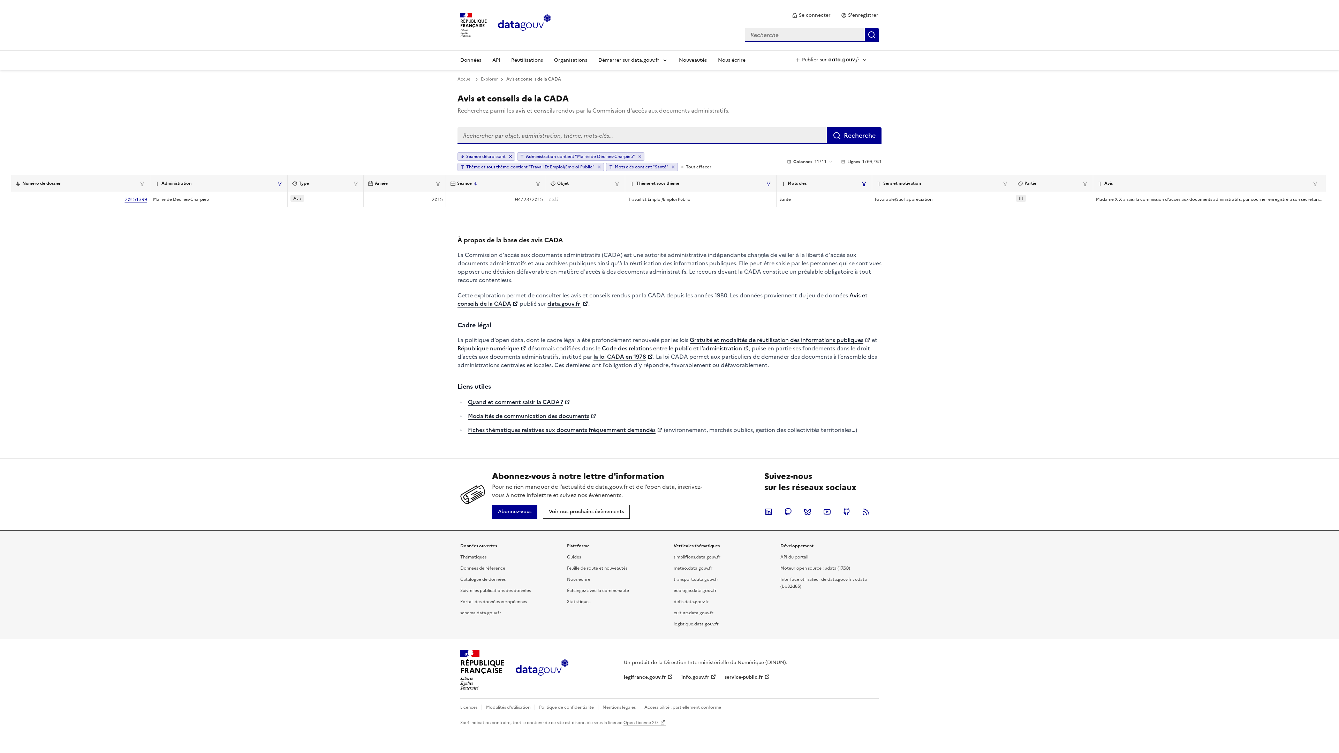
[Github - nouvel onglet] (847, 512)
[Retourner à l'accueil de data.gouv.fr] (524, 24)
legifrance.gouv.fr (645, 677)
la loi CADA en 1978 (619, 356)
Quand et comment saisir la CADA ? (515, 402)
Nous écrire (732, 60)
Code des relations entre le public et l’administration (672, 348)
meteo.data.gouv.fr (693, 568)
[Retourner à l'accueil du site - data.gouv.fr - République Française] (542, 670)
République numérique (488, 348)
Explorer (489, 79)
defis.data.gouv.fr (691, 602)
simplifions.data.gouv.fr (697, 557)
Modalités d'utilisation (508, 707)
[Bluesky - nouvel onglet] (808, 512)
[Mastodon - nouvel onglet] (788, 512)
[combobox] (812, 35)
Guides (574, 557)
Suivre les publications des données (495, 590)
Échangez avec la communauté (598, 590)
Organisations (570, 60)
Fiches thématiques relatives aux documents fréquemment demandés (562, 430)
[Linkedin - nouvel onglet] (769, 512)
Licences (468, 707)
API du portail (794, 557)
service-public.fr (744, 677)
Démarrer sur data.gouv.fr (628, 60)
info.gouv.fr (695, 677)
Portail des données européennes (493, 602)
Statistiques (578, 602)
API (496, 60)
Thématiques (473, 557)
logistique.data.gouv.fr (696, 624)
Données (470, 60)
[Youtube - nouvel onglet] (827, 512)
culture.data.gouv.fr (693, 613)
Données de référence (482, 568)
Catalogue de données (483, 579)
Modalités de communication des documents (528, 416)
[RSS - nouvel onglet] (866, 512)
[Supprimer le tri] (510, 156)
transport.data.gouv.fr (696, 579)
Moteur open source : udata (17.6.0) (815, 568)
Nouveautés (693, 60)
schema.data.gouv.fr (480, 613)
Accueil (464, 79)
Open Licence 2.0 (641, 723)
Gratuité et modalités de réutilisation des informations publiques (776, 340)
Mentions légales (619, 707)
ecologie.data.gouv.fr (695, 590)
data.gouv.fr (564, 303)
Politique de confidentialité (566, 707)
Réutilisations (527, 60)
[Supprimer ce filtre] (639, 156)
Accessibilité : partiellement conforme (682, 707)
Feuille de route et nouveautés (597, 568)
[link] (811, 15)
